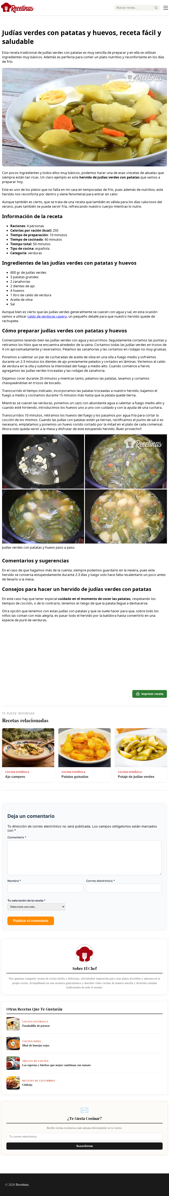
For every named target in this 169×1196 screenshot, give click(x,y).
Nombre (14, 880)
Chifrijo (27, 1084)
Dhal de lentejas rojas (35, 1045)
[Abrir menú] (165, 8)
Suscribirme (84, 1146)
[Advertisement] (84, 673)
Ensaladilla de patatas (36, 1025)
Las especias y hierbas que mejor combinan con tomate (56, 1065)
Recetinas (22, 1184)
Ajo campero (15, 776)
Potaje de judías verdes (136, 776)
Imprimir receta (152, 694)
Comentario (16, 837)
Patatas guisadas (74, 776)
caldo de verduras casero (47, 316)
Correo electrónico (100, 880)
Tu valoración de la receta (26, 900)
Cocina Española (17, 772)
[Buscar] (156, 7)
